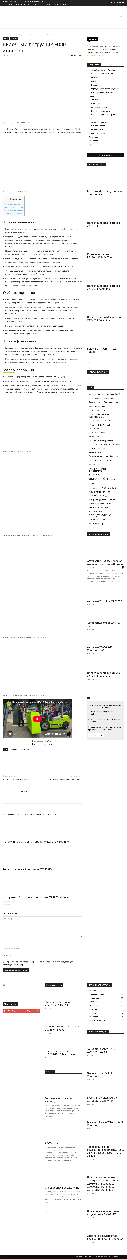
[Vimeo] (120, 2)
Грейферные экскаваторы (102, 92)
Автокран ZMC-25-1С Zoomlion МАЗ (100, 649)
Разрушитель (94, 436)
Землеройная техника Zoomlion (102, 70)
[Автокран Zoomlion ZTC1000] (105, 594)
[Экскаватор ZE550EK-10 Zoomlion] (105, 1065)
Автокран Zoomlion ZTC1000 (15, 779)
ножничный (106, 484)
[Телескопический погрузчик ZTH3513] (42, 855)
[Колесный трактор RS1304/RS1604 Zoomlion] (105, 242)
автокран (95, 452)
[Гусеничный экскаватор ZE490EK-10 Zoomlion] (105, 1090)
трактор (93, 519)
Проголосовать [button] (96, 735)
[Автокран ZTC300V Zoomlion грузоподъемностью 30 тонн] (105, 548)
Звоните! (93, 39)
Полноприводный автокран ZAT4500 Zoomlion (104, 319)
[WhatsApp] (22, 61)
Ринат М (24, 791)
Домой (5, 35)
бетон (114, 456)
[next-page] (8, 903)
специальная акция (95, 511)
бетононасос (96, 460)
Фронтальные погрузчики (102, 74)
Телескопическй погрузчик (110, 444)
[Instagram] (114, 2)
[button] (121, 17)
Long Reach (92, 394)
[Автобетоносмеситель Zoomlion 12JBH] (105, 1041)
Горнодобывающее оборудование (105, 88)
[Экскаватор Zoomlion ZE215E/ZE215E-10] (63, 994)
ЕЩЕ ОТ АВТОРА (48, 814)
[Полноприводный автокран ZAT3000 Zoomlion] (105, 273)
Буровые (94, 85)
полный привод (98, 495)
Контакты (115, 1257)
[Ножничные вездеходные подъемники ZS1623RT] (105, 1204)
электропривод (111, 524)
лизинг (113, 479)
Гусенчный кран (100, 424)
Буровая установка (97, 406)
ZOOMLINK (51, 1143)
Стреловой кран (94, 444)
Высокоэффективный (13, 210)
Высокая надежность (13, 204)
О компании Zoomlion (102, 1257)
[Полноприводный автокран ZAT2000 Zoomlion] (105, 665)
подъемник (109, 488)
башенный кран (98, 456)
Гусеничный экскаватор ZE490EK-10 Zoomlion (102, 1099)
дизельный (94, 474)
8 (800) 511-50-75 (95, 56)
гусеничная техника (98, 469)
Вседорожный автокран (97, 410)
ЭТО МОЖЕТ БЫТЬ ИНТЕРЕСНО (21, 814)
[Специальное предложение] (63, 1175)
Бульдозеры (96, 81)
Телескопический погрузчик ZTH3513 (27, 869)
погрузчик (13, 749)
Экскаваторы (96, 77)
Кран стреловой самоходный (98, 432)
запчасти (104, 475)
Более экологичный (12, 213)
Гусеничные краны (99, 107)
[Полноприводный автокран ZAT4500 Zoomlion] (105, 305)
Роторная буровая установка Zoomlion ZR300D (104, 193)
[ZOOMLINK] (63, 1131)
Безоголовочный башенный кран (102, 398)
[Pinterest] (16, 61)
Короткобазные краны (100, 111)
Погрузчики (23, 35)
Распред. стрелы (98, 133)
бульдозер (110, 460)
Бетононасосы (97, 129)
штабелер (103, 519)
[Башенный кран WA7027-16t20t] (105, 336)
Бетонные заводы (98, 126)
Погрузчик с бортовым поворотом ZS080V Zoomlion (37, 897)
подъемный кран (100, 491)
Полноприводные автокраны (103, 114)
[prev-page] (4, 903)
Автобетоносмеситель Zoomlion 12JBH (101, 1050)
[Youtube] (122, 2)
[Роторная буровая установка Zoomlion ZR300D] (105, 179)
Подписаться (32, 1011)
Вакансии (87, 1257)
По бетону (93, 118)
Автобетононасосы (99, 122)
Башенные (95, 103)
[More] (28, 61)
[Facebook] (111, 2)
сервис (109, 503)
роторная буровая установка (102, 499)
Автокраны (95, 100)
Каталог (79, 1257)
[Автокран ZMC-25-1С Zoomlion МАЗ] (105, 640)
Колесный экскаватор (96, 428)
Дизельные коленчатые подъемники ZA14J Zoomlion (105, 1237)
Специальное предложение (62, 1187)
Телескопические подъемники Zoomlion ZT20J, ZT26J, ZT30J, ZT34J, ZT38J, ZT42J (105, 1151)
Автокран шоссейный (109, 394)
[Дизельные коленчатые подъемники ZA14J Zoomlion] (105, 1228)
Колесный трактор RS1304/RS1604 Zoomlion (102, 256)
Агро (91, 144)
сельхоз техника (96, 503)
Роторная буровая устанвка (101, 440)
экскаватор (96, 523)
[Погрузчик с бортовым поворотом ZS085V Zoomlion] (42, 827)
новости (95, 483)
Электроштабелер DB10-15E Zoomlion (66, 779)
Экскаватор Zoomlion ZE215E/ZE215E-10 (58, 1004)
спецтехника (24, 749)
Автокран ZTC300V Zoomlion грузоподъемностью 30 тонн (105, 562)
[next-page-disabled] (92, 378)
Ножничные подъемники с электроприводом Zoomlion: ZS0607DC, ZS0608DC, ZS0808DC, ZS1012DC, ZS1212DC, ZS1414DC (104, 1183)
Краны (91, 96)
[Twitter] (117, 2)
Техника (13, 35)
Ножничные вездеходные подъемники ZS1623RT (103, 1213)
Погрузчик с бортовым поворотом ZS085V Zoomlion (37, 841)
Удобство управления (13, 207)
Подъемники (94, 140)
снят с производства (98, 507)
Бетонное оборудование (105, 402)
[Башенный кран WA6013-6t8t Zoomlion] (105, 1114)
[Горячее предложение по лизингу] (63, 1086)
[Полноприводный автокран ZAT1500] (105, 210)
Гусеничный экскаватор (100, 420)
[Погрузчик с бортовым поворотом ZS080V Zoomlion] (42, 882)
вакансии (92, 464)
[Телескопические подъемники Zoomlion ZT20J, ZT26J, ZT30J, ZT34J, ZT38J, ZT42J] (105, 1139)
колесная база (99, 478)
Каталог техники (105, 155)
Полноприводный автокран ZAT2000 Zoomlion (104, 674)
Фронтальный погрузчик (98, 448)
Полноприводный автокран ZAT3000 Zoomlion (104, 287)
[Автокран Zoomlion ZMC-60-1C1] (105, 615)
